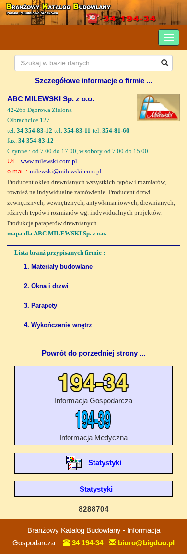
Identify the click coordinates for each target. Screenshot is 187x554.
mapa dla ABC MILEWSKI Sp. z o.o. (56, 233)
